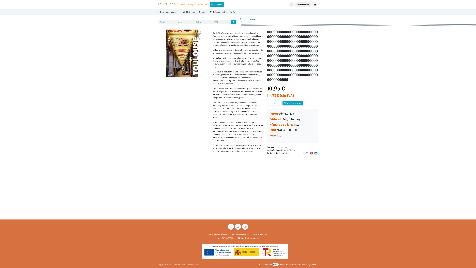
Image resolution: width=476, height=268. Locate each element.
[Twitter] (307, 153)
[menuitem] (182, 4)
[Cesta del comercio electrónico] (314, 4)
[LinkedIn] (238, 227)
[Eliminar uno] (269, 103)
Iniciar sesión (303, 4)
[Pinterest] (311, 153)
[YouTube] (245, 227)
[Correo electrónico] (315, 153)
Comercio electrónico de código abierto (301, 264)
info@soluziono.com (250, 238)
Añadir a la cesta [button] (294, 103)
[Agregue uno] (279, 103)
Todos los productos (248, 19)
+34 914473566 (227, 238)
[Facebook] (303, 153)
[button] (291, 4)
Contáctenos (216, 4)
